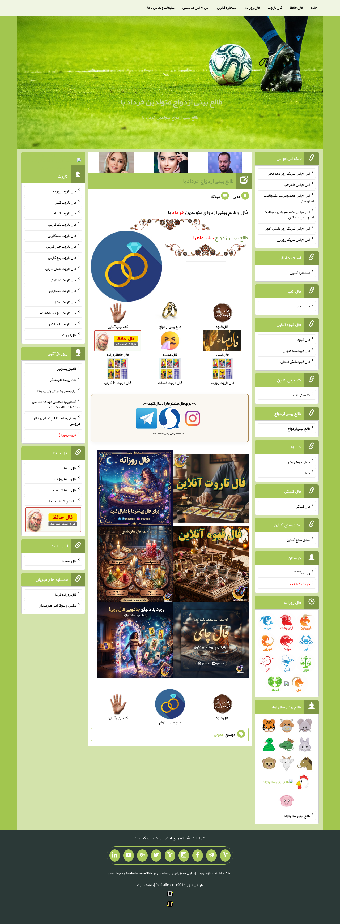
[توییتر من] (156, 855)
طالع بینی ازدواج (220, 237)
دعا (307, 472)
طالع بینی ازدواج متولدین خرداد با (171, 102)
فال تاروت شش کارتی (60, 268)
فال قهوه (304, 339)
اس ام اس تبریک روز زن (293, 239)
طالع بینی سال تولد (296, 815)
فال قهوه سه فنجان (296, 350)
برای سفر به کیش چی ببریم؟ (56, 390)
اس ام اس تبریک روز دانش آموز (287, 228)
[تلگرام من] (211, 855)
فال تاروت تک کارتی (62, 224)
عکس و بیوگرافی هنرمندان (57, 605)
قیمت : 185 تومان (53, 162)
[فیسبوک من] (197, 855)
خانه (314, 7)
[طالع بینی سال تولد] (286, 765)
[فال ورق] (135, 641)
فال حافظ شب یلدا (63, 490)
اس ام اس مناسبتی (195, 7)
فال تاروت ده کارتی (62, 290)
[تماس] (170, 855)
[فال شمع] (135, 565)
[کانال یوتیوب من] (128, 855)
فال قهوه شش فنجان (295, 361)
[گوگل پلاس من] (142, 855)
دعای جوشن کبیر (298, 461)
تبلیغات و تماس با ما (161, 7)
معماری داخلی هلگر (63, 379)
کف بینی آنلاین (300, 395)
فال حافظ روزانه (65, 479)
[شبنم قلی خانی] (116, 163)
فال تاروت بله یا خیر (62, 324)
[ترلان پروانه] (171, 163)
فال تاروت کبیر (65, 202)
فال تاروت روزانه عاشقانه (58, 313)
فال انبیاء (303, 306)
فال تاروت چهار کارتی (61, 246)
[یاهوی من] (225, 855)
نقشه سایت (145, 884)
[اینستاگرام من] (183, 855)
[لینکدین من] (114, 855)
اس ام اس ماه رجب (297, 184)
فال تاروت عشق (65, 302)
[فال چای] (211, 641)
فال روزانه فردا (65, 594)
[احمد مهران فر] (225, 163)
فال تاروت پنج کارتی (62, 257)
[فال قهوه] (211, 565)
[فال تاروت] (211, 489)
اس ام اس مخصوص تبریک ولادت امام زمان (289, 198)
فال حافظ (296, 7)
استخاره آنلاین (227, 7)
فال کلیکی (303, 506)
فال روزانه (252, 7)
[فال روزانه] (135, 489)
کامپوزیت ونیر (66, 368)
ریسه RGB (302, 573)
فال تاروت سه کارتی (62, 235)
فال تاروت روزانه (64, 191)
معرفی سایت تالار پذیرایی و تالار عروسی (56, 420)
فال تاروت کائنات (64, 213)
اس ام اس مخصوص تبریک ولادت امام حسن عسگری (289, 214)
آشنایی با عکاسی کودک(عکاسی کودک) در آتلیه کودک (56, 404)
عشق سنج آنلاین (298, 539)
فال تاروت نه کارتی (63, 279)
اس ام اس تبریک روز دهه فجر (289, 173)
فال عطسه (69, 561)
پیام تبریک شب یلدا (62, 501)
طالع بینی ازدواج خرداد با (208, 180)
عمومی (219, 734)
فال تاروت (275, 7)
